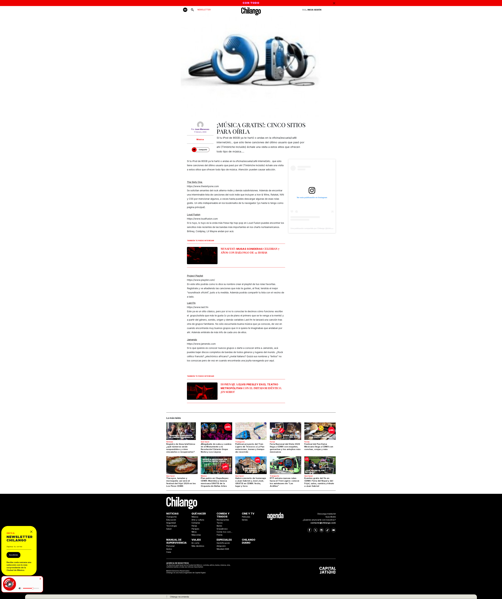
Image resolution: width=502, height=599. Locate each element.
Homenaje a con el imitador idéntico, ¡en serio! (251, 388)
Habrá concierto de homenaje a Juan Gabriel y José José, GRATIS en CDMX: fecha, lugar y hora (250, 482)
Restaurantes (223, 520)
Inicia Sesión (314, 10)
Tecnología (171, 526)
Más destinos (198, 546)
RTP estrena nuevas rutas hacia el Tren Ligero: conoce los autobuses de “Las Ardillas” (284, 482)
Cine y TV (248, 513)
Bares (219, 526)
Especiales (224, 539)
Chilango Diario (248, 541)
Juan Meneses (202, 129)
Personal (170, 546)
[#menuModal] (185, 10)
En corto (195, 543)
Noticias (169, 442)
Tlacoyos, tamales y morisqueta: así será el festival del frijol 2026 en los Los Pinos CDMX (181, 482)
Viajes (196, 539)
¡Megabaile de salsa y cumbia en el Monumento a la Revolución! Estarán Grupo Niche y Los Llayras (216, 448)
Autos (169, 549)
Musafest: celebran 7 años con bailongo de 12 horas (250, 250)
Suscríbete (331, 517)
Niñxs (194, 532)
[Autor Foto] (200, 124)
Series (245, 520)
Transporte (240, 442)
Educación (171, 520)
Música (200, 139)
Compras (196, 523)
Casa (168, 552)
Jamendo (192, 339)
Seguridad (171, 523)
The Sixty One (195, 182)
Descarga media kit (326, 514)
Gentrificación (223, 543)
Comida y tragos (223, 515)
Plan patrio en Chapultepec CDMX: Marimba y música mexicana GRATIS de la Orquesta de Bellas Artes (215, 482)
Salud (168, 529)
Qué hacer (205, 442)
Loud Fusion (193, 214)
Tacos (220, 523)
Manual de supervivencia (176, 541)
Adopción (221, 546)
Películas (246, 517)
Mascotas (196, 535)
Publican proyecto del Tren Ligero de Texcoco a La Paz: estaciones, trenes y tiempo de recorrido (250, 448)
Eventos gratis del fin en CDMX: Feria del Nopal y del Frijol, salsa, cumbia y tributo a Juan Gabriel (319, 482)
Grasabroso (222, 529)
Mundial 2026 (223, 549)
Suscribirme (13, 555)
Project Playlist (195, 275)
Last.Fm (191, 303)
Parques (195, 529)
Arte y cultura (198, 520)
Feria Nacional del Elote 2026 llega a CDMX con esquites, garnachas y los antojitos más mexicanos (285, 448)
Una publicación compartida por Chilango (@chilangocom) (314, 228)
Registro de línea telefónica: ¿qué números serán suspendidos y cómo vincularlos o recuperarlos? (180, 448)
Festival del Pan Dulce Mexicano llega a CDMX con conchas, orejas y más (318, 446)
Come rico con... (224, 532)
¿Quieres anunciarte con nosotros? (319, 520)
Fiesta (219, 535)
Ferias (272, 442)
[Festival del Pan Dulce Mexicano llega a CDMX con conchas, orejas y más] (320, 431)
